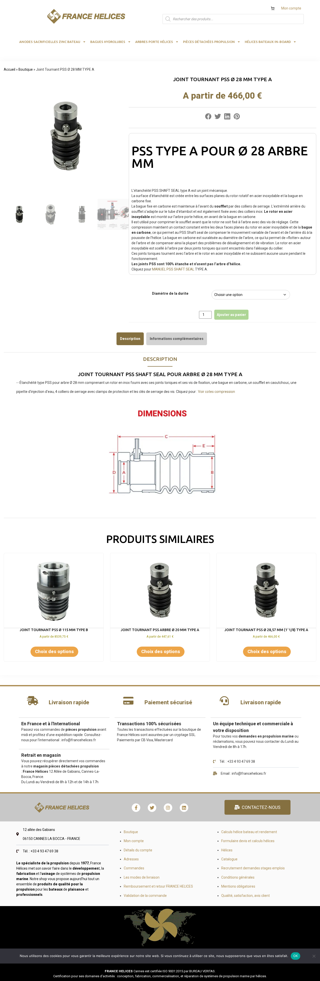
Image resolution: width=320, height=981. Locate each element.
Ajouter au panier (231, 315)
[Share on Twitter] (217, 117)
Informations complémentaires (177, 339)
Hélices (226, 850)
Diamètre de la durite (170, 293)
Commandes (134, 868)
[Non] (313, 956)
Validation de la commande (145, 896)
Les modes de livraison (142, 877)
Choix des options (54, 651)
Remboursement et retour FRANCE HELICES (158, 886)
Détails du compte (138, 850)
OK (295, 956)
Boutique (25, 69)
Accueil (9, 69)
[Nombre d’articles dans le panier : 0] (272, 8)
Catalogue (229, 859)
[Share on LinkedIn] (227, 117)
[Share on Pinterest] (236, 117)
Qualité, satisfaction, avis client (245, 896)
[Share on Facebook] (208, 117)
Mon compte (291, 8)
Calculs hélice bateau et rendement (249, 832)
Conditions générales (237, 877)
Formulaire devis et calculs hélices (247, 841)
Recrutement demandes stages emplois (253, 868)
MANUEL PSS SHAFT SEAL (173, 269)
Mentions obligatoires (238, 886)
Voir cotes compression (216, 392)
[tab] (130, 338)
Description (130, 339)
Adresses (131, 859)
